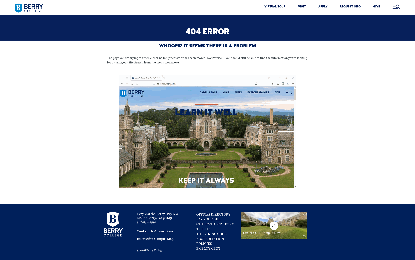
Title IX (203, 229)
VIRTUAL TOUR (274, 7)
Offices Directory (213, 214)
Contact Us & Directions (155, 231)
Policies (204, 243)
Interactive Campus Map (155, 239)
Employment (208, 248)
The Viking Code (211, 234)
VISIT (302, 7)
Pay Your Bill (208, 219)
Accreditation (210, 239)
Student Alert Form (215, 224)
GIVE (376, 7)
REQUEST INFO (350, 7)
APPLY (322, 7)
